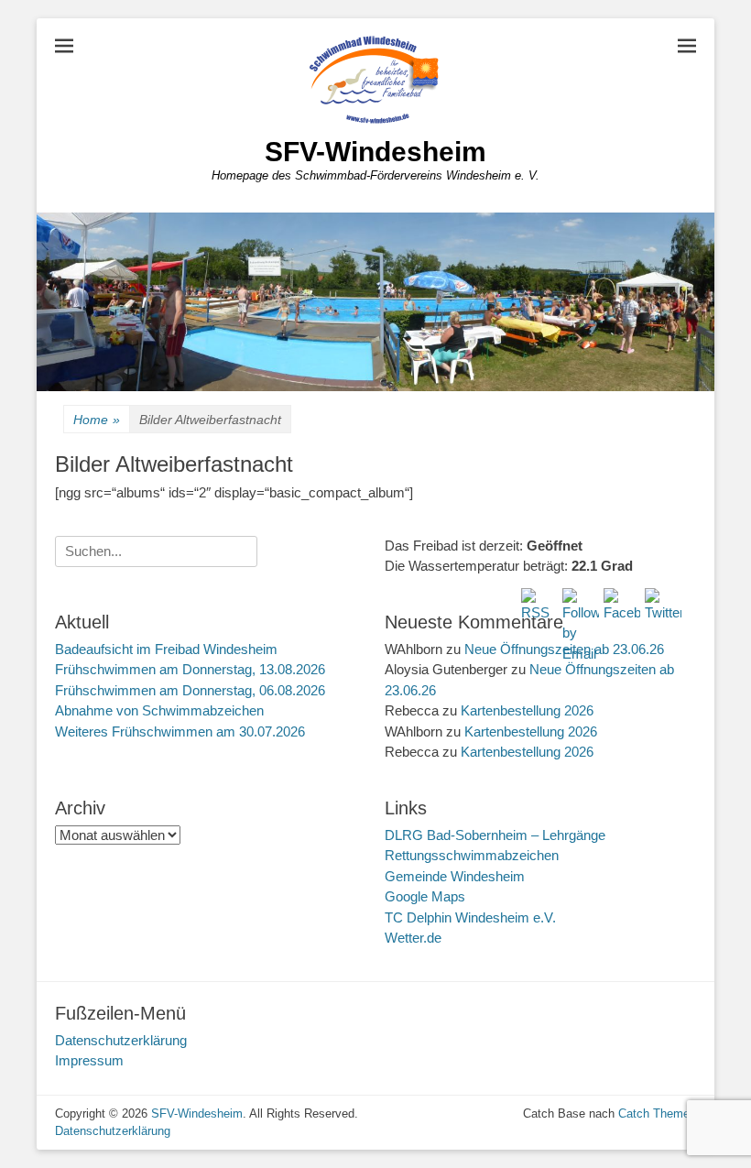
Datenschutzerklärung (121, 1040)
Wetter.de (413, 937)
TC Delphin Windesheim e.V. (470, 917)
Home (96, 419)
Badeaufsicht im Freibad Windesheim (166, 649)
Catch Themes (657, 1113)
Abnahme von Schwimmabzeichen (159, 710)
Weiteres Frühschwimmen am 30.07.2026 (180, 731)
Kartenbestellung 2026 (527, 710)
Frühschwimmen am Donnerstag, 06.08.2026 (190, 690)
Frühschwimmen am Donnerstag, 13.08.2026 (190, 669)
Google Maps (425, 896)
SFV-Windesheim (375, 151)
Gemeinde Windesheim (455, 876)
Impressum (89, 1060)
